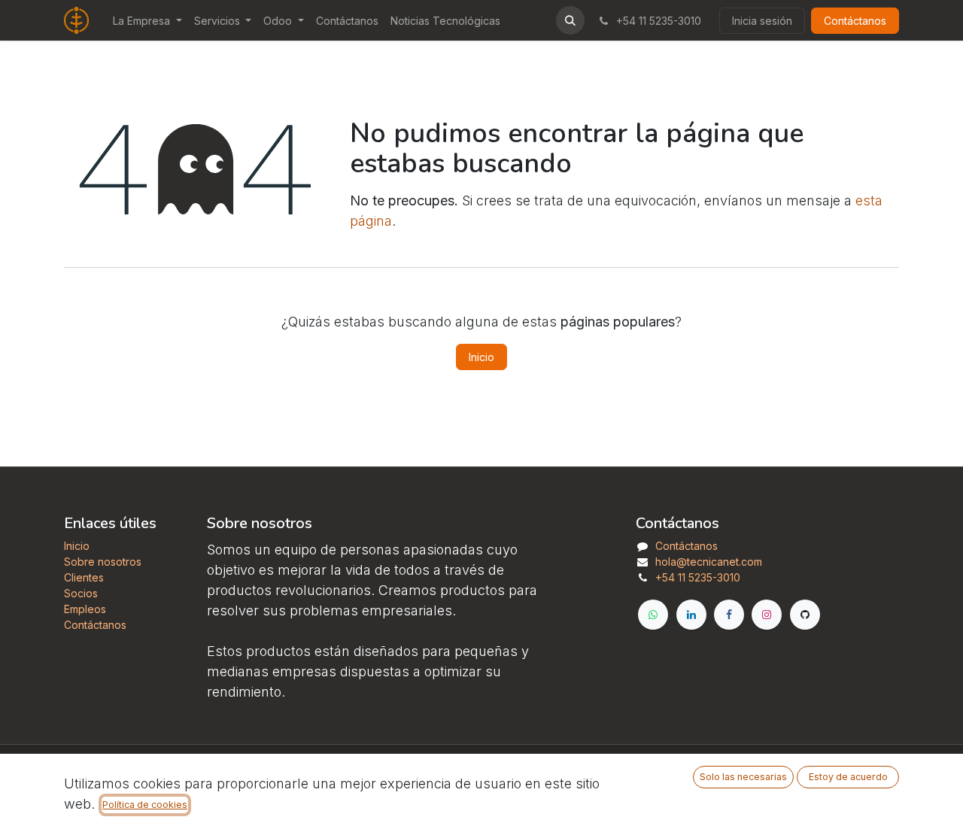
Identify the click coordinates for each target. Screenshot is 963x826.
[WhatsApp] (653, 615)
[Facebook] (729, 615)
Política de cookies (144, 804)
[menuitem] (147, 21)
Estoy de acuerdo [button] (848, 776)
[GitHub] (805, 615)
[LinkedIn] (691, 615)
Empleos (85, 609)
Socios (81, 593)
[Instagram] (767, 615)
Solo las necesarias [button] (743, 776)
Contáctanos (855, 20)
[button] (570, 20)
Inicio (481, 357)
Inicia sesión (762, 20)
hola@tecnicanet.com (708, 561)
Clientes (84, 577)
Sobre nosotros (102, 561)
